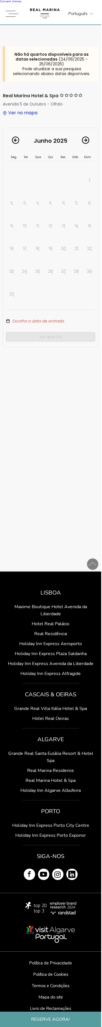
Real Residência (50, 634)
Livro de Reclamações (50, 1008)
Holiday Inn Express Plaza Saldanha (51, 654)
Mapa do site (51, 997)
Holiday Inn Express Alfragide (50, 673)
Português (78, 13)
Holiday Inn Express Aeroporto (50, 644)
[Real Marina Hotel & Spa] (45, 14)
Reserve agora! (50, 1019)
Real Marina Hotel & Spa (51, 780)
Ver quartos (50, 336)
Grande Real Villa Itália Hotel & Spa (50, 708)
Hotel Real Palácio (50, 624)
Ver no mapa (22, 112)
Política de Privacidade (50, 963)
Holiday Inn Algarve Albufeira (50, 790)
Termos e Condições (50, 986)
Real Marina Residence (50, 770)
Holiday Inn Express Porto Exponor (50, 835)
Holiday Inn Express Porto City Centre (50, 825)
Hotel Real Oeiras (50, 718)
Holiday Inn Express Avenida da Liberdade (51, 663)
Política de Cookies (50, 974)
